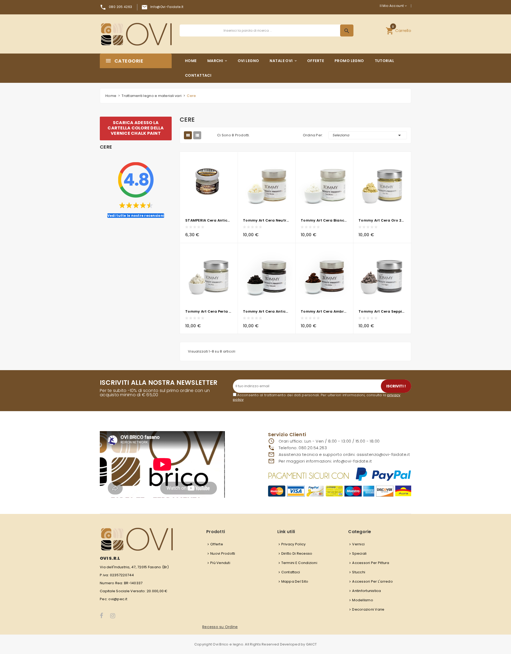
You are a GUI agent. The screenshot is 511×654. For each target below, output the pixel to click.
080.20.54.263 (313, 448)
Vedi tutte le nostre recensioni (135, 215)
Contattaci (290, 572)
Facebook (102, 616)
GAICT (311, 644)
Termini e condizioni (299, 562)
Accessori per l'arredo (372, 581)
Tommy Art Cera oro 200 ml (382, 220)
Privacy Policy (293, 544)
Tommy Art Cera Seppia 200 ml (382, 311)
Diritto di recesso (296, 553)
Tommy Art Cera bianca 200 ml (324, 220)
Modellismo (362, 600)
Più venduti (220, 562)
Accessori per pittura (370, 562)
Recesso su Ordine (220, 627)
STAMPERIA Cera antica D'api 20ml (208, 220)
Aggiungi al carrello (192, 233)
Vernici (358, 544)
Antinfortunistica (366, 590)
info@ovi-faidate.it (167, 7)
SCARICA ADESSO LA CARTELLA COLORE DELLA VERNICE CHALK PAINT (136, 128)
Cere (106, 147)
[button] (398, 30)
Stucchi (358, 572)
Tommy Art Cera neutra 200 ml (266, 220)
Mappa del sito (294, 581)
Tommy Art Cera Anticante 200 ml (266, 311)
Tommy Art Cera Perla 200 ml (208, 311)
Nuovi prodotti (222, 553)
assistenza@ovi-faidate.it (383, 454)
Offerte (216, 544)
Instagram (113, 616)
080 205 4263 (120, 7)
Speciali (359, 553)
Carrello (398, 30)
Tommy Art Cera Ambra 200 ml (324, 311)
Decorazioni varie (368, 609)
